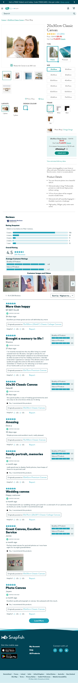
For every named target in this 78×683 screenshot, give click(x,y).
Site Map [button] (14, 677)
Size (48, 65)
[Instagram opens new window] (62, 649)
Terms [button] (22, 677)
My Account (34, 646)
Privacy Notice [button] (30, 677)
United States (51, 674)
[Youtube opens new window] (67, 649)
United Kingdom (38, 674)
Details (63, 39)
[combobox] (39, 13)
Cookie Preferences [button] (44, 677)
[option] (6, 76)
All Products (34, 653)
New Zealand (70, 674)
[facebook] (56, 649)
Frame (49, 103)
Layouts (4, 104)
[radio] (25, 108)
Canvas (3, 20)
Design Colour (29, 104)
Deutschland (7, 674)
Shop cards (64, 2)
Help (31, 650)
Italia (29, 674)
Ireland (23, 674)
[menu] (41, 99)
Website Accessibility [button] (60, 677)
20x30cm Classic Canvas (16, 20)
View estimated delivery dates (56, 161)
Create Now (62, 153)
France (16, 674)
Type (49, 44)
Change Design (68, 129)
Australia (61, 674)
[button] (2, 8)
